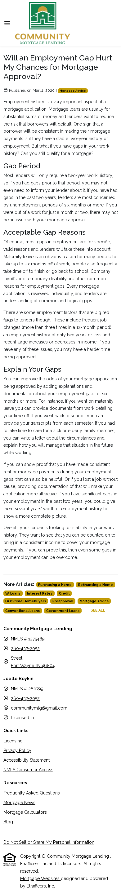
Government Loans (62, 611)
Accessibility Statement (26, 760)
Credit (64, 593)
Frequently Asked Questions (31, 792)
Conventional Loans (22, 611)
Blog (8, 821)
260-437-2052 (25, 648)
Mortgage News (19, 802)
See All (98, 610)
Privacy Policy (17, 750)
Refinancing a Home (95, 584)
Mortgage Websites (40, 878)
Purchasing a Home (55, 584)
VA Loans (12, 593)
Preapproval (62, 601)
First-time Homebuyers (25, 601)
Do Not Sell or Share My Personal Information (48, 842)
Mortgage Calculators (25, 812)
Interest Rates (39, 593)
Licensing (13, 740)
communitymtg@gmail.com (39, 708)
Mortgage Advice (73, 90)
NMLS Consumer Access (28, 769)
